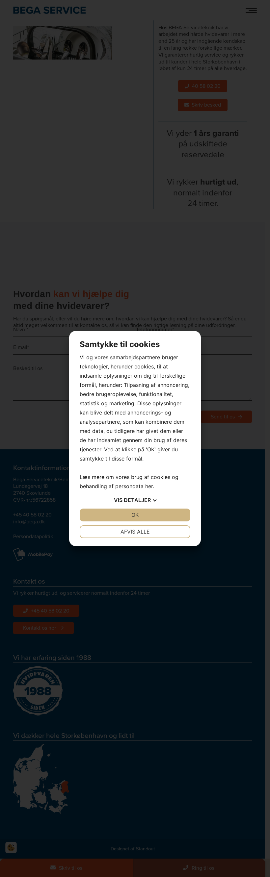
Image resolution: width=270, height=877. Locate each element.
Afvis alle (135, 531)
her (149, 486)
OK (135, 515)
